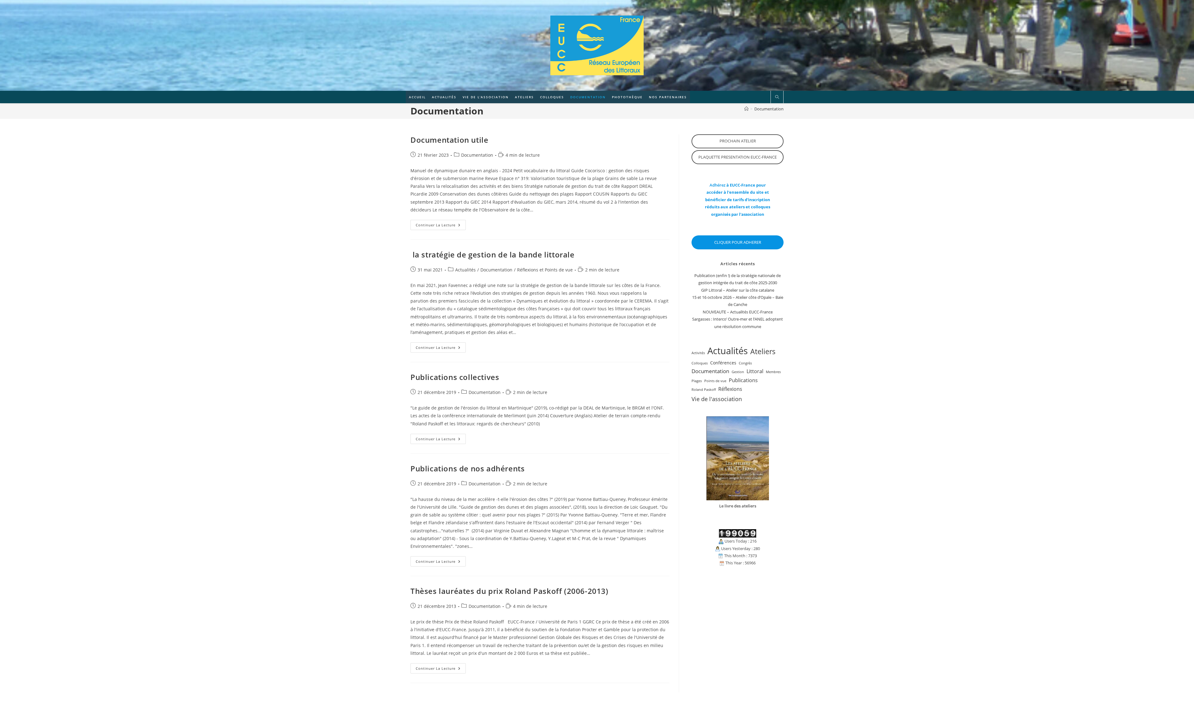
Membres (773, 372)
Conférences (723, 363)
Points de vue (715, 381)
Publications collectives (454, 377)
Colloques (700, 363)
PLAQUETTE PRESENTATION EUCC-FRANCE (737, 157)
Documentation (769, 109)
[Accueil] (746, 109)
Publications (743, 380)
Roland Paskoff (704, 389)
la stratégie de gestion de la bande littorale (492, 254)
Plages (697, 381)
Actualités (465, 270)
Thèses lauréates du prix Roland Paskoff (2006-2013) (509, 591)
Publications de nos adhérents (467, 468)
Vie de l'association (717, 399)
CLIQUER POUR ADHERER (737, 242)
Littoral (755, 371)
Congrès (745, 363)
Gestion (738, 372)
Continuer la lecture (441, 226)
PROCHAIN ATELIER (738, 141)
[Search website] (777, 97)
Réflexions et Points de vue (545, 270)
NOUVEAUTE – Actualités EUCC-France (738, 312)
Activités (698, 353)
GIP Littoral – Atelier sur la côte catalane (737, 290)
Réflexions (730, 389)
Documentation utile (449, 140)
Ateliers (762, 351)
